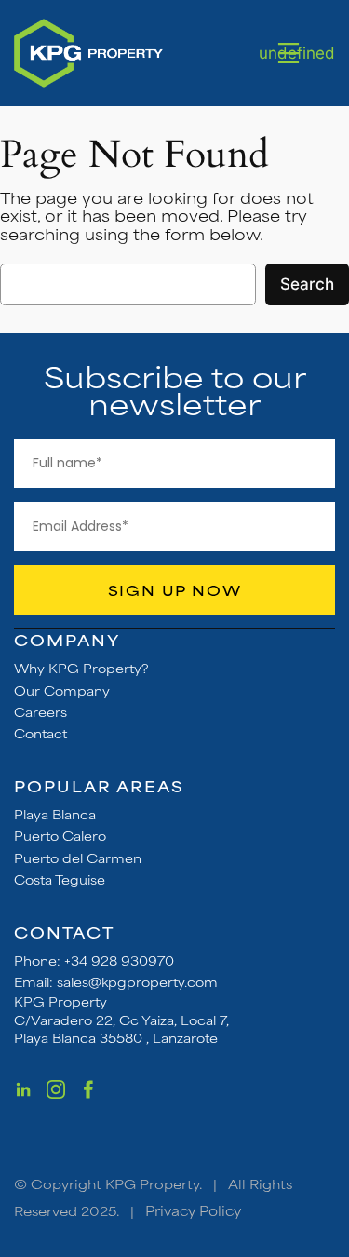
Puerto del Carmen (77, 857)
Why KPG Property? (81, 667)
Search (307, 284)
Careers (40, 711)
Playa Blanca (55, 813)
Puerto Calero (60, 835)
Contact (40, 732)
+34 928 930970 (119, 960)
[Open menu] (288, 53)
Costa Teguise (59, 879)
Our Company (62, 690)
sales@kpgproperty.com (137, 981)
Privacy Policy (193, 1210)
